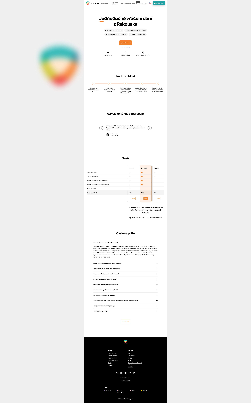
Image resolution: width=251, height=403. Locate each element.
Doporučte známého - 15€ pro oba (135, 363)
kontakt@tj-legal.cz (125, 378)
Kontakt (130, 367)
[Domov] (92, 3)
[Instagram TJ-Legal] (130, 373)
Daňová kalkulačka (141, 4)
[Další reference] (150, 128)
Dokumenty (131, 355)
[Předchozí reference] (101, 128)
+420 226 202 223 (125, 381)
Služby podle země (113, 353)
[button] (97, 176)
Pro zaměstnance (112, 355)
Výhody (130, 358)
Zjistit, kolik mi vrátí (126, 43)
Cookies (110, 365)
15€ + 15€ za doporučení (128, 3)
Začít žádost (125, 322)
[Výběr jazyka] (150, 3)
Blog (129, 360)
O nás (129, 353)
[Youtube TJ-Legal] (134, 373)
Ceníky (110, 363)
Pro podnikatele (112, 358)
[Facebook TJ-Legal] (117, 373)
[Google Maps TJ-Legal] (125, 373)
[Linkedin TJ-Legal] (121, 373)
